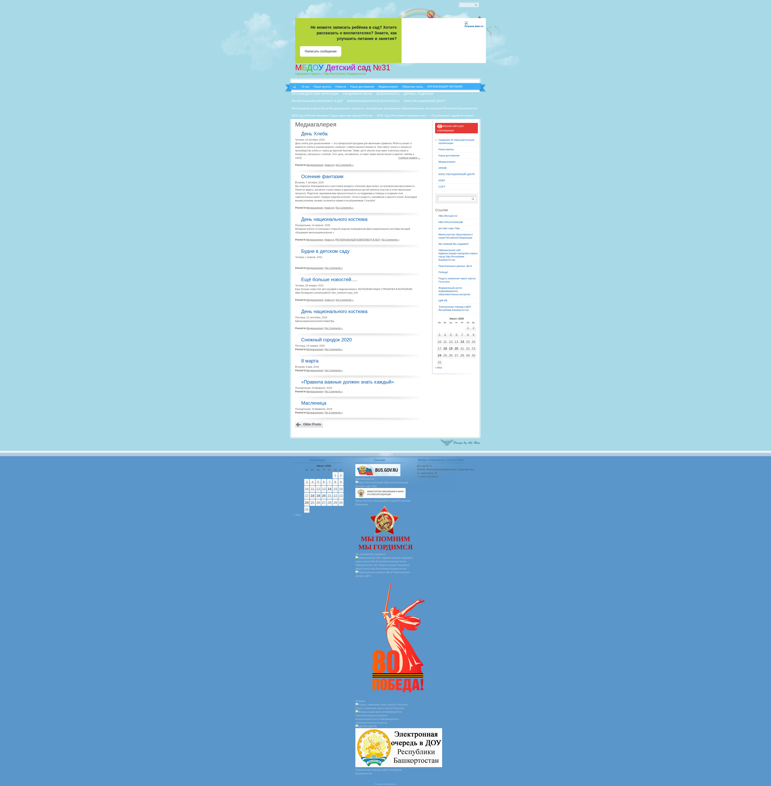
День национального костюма (334, 219)
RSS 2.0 (480, 20)
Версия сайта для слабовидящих (450, 128)
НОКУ (442, 180)
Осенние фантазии (322, 176)
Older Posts (312, 424)
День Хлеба (314, 133)
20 (456, 348)
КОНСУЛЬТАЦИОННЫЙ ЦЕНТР (457, 174)
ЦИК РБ (443, 300)
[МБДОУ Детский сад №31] (295, 86)
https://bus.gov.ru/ (448, 215)
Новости (329, 165)
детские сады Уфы (449, 228)
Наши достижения (449, 155)
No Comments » (345, 165)
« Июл (438, 367)
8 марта (309, 360)
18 (445, 348)
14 (462, 341)
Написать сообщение (321, 51)
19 (451, 348)
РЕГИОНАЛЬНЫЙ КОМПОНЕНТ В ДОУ (357, 239)
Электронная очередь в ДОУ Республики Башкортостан (378, 772)
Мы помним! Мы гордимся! (454, 244)
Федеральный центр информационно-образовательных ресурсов (454, 291)
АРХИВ (443, 168)
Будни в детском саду (325, 251)
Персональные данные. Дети (455, 266)
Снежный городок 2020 (326, 339)
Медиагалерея (314, 165)
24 (439, 355)
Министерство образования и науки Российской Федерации (382, 502)
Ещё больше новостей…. (329, 279)
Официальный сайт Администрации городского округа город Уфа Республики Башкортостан (382, 567)
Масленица (313, 403)
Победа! (443, 272)
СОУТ (442, 186)
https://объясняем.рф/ (451, 222)
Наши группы (446, 149)
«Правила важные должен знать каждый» (347, 382)
